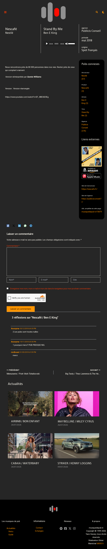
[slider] (71, 43)
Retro (11, 531)
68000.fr (100, 543)
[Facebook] (8, 225)
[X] (70, 528)
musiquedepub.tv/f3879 (92, 212)
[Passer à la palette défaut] (103, 12)
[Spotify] (61, 528)
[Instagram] (74, 528)
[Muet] (66, 43)
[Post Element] (30, 410)
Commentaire (13, 246)
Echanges (39, 531)
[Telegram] (31, 225)
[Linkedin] (19, 225)
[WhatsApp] (25, 225)
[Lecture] (47, 43)
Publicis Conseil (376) (85, 127)
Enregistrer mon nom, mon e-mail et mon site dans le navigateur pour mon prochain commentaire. (50, 289)
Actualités (11, 528)
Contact (39, 528)
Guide (10, 534)
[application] (59, 43)
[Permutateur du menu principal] (5, 12)
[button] (97, 12)
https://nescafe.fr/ (89, 189)
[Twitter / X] (13, 225)
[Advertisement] (52, 113)
